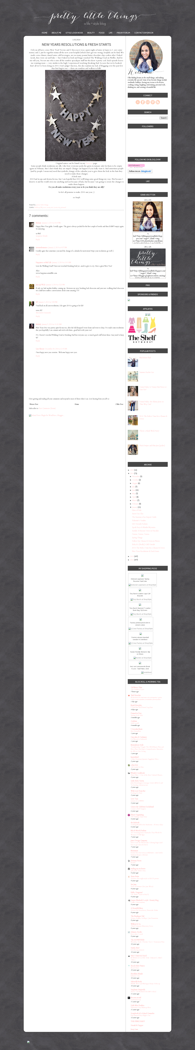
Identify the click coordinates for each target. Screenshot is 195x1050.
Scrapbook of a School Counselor (142, 1013)
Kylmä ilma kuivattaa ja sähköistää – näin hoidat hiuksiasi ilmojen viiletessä (147, 854)
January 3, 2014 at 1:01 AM (61, 262)
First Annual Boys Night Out (140, 1015)
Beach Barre (135, 968)
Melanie (38, 223)
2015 (132, 470)
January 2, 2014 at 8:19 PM (51, 223)
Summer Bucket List (146, 372)
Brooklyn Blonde (137, 974)
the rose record (136, 997)
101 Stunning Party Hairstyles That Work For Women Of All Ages (146, 834)
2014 (132, 473)
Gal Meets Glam (136, 687)
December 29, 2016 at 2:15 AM (56, 349)
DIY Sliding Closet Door (139, 817)
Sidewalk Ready (136, 981)
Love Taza (134, 799)
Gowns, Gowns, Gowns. (141, 534)
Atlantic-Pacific (136, 932)
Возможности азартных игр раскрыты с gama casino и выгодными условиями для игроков (146, 698)
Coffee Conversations (138, 902)
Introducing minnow (137, 950)
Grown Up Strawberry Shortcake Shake (144, 910)
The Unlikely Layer (137, 689)
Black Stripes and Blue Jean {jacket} (152, 445)
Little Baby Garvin (137, 781)
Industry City (135, 976)
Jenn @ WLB (40, 285)
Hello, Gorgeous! (137, 892)
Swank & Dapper (137, 1025)
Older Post (119, 404)
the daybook (135, 822)
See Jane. (134, 884)
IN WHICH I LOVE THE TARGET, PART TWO (146, 959)
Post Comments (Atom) (47, 408)
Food (101, 32)
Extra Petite (135, 876)
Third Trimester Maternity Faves (142, 926)
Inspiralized (135, 757)
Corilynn (134, 721)
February (135, 504)
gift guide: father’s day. (138, 871)
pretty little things (42, 205)
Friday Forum (123, 32)
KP (37, 302)
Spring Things (137, 537)
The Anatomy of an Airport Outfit (144, 517)
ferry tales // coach (137, 934)
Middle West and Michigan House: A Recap (145, 984)
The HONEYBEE (137, 940)
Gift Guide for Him (137, 767)
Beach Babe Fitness (138, 966)
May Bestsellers (136, 731)
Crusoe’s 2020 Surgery (138, 809)
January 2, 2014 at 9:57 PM (57, 247)
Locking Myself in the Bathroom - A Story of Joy (147, 825)
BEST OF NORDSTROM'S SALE (143, 992)
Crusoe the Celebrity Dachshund (142, 807)
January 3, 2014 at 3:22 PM (55, 285)
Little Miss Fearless (137, 1005)
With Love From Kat (138, 791)
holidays (37, 207)
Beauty (91, 32)
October (135, 480)
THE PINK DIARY (138, 1021)
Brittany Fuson (136, 860)
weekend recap (136, 1000)
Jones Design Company (139, 840)
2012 (132, 560)
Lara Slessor (40, 349)
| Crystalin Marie (136, 729)
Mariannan (134, 851)
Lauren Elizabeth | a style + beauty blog (144, 900)
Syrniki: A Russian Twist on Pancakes (145, 531)
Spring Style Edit (137, 715)
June (134, 490)
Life (110, 32)
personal (63, 207)
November (136, 476)
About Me (56, 32)
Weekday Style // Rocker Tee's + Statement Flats (147, 942)
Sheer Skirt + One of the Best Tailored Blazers (146, 775)
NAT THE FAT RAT (139, 956)
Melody (38, 324)
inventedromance (42, 247)
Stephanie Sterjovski (138, 989)
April (134, 497)
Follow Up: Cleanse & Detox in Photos (146, 541)
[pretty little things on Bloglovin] (140, 173)
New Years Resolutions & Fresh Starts (145, 551)
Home (44, 32)
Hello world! (135, 723)
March (134, 500)
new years (46, 207)
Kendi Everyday (136, 705)
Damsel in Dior (136, 713)
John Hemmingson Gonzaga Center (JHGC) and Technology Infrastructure (147, 784)
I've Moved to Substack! (139, 739)
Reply (38, 239)
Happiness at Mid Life (43, 262)
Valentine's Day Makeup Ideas (141, 1007)
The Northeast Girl (137, 916)
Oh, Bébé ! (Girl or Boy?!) (140, 894)
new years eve (55, 207)
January (135, 507)
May (134, 493)
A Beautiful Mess (137, 908)
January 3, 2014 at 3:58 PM (48, 302)
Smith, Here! (135, 948)
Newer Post (34, 404)
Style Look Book (74, 32)
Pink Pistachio (136, 695)
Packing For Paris (136, 793)
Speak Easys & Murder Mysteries (143, 527)
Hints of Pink (136, 510)
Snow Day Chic (137, 514)
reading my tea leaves (138, 868)
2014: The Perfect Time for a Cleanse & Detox (148, 548)
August (135, 483)
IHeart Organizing (137, 815)
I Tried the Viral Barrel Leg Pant (142, 707)
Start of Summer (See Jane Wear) (142, 886)
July (133, 487)
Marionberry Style (137, 745)
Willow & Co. (136, 924)
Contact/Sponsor (143, 32)
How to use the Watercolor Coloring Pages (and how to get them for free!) (146, 844)
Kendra (133, 863)
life (41, 207)
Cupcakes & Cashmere (139, 737)
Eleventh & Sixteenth (43, 313)
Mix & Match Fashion (138, 830)
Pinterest (89, 163)
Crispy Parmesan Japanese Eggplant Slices (144, 759)
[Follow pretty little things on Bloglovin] (136, 167)
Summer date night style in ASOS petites (145, 878)
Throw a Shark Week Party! (149, 431)
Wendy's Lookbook (138, 773)
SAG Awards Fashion (139, 524)
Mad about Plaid (145, 358)
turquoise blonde (42, 236)
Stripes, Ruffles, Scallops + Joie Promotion (144, 918)
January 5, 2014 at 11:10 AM (52, 324)
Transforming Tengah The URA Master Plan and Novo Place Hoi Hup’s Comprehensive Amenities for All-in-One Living (147, 749)
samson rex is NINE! (137, 801)
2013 (132, 556)
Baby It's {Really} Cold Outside (143, 544)
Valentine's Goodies (139, 520)
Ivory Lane (134, 1029)
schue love (134, 765)
